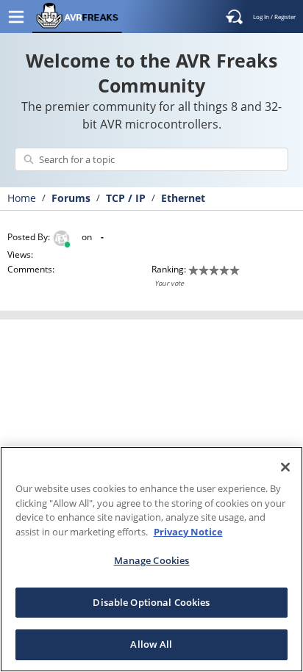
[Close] (285, 467)
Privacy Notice (188, 531)
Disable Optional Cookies (151, 602)
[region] (151, 559)
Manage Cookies (152, 560)
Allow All (151, 644)
